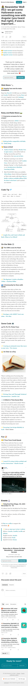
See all (4, 653)
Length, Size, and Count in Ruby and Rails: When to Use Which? (13, 236)
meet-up (12, 529)
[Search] (25, 604)
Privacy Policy (14, 567)
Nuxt (22, 95)
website (23, 529)
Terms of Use (21, 564)
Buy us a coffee (7, 523)
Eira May (8, 316)
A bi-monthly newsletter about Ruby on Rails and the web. (9, 615)
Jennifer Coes (16, 396)
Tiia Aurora (13, 348)
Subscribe (19, 2)
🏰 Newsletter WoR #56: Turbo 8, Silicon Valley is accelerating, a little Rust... (10, 640)
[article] (14, 614)
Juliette (5, 533)
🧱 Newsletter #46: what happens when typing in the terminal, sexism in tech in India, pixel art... (9, 610)
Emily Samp (7, 143)
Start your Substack (10, 679)
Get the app (22, 679)
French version (7, 51)
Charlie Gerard (18, 463)
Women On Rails (9, 31)
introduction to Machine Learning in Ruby (13, 168)
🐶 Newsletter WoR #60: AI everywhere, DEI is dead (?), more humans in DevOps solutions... (10, 625)
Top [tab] (3, 604)
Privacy (18, 673)
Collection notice (14, 675)
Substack (6, 682)
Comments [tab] (5, 585)
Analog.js (21, 97)
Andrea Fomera (8, 150)
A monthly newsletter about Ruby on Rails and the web (10, 630)
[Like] (2, 36)
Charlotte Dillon (11, 281)
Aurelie (10, 531)
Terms (22, 673)
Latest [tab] (7, 604)
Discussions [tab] (13, 604)
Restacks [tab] (11, 585)
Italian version (7, 53)
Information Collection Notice (17, 566)
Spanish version (8, 55)
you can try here (18, 156)
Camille (15, 531)
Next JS (9, 93)
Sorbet (17, 121)
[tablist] (8, 584)
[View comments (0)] (6, 36)
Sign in (24, 2)
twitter (18, 529)
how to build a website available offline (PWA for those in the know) (15, 178)
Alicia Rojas (7, 174)
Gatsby (6, 95)
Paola (13, 538)
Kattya (15, 540)
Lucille (20, 531)
